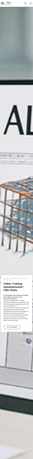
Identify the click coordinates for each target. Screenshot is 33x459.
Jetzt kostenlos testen (18, 326)
